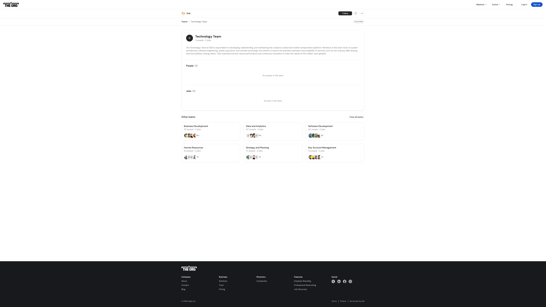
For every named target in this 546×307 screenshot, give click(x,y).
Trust (221, 285)
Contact (185, 285)
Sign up (536, 4)
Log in (524, 4)
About (184, 281)
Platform (480, 4)
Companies (262, 281)
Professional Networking (305, 285)
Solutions (223, 281)
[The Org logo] (189, 268)
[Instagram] (350, 281)
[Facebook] (344, 281)
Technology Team (199, 21)
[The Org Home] (11, 4)
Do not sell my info (357, 301)
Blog (183, 289)
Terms (334, 301)
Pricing (222, 289)
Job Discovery (300, 289)
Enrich (495, 4)
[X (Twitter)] (333, 281)
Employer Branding (302, 281)
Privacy (343, 301)
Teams (184, 21)
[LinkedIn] (339, 281)
